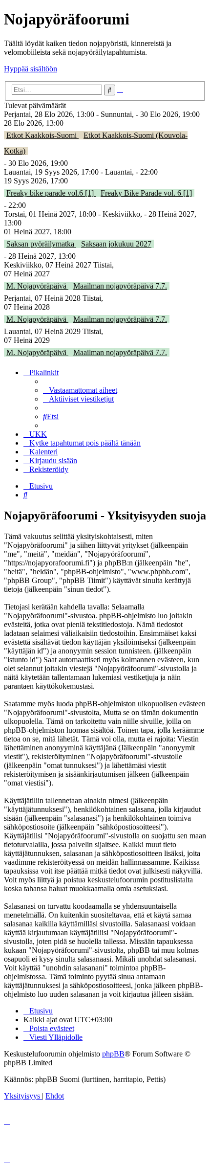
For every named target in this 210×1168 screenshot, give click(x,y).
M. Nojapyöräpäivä (37, 286)
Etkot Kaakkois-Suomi (42, 135)
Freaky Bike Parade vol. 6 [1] (146, 193)
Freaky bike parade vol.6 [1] (51, 193)
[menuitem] (80, 390)
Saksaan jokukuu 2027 (116, 244)
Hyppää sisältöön (30, 69)
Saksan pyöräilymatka (41, 244)
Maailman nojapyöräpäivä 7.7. (120, 286)
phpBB (113, 1054)
